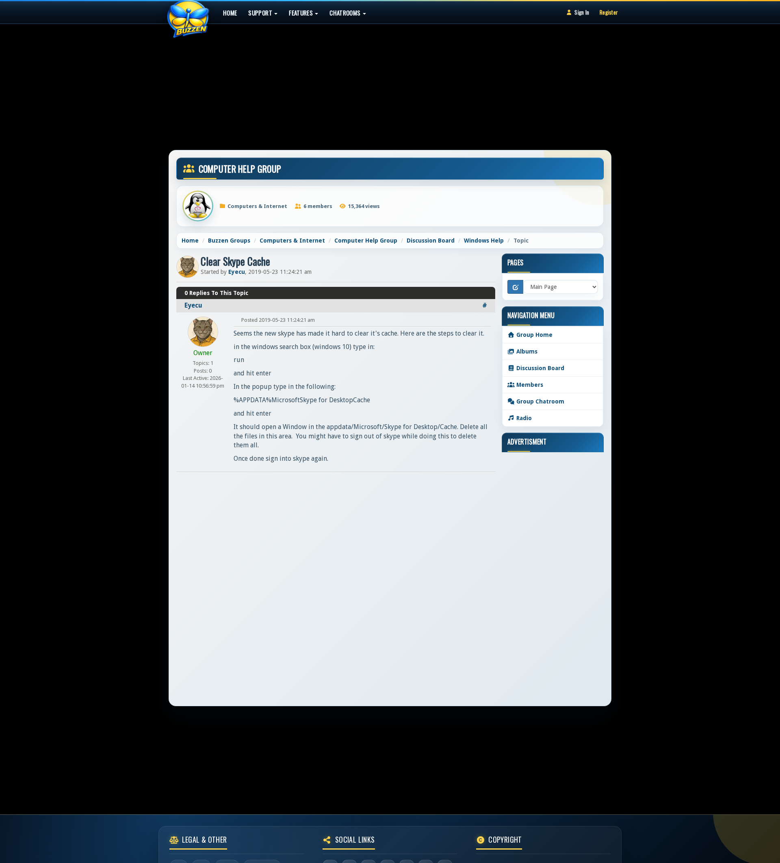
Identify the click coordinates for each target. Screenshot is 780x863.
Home (230, 12)
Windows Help (484, 240)
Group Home (533, 335)
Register (609, 12)
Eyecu (236, 272)
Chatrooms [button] (345, 12)
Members (529, 385)
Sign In (581, 12)
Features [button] (301, 12)
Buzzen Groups (229, 240)
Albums (526, 351)
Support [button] (260, 12)
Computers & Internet (292, 240)
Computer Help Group (365, 240)
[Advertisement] (390, 83)
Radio (523, 418)
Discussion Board (431, 240)
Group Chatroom (539, 401)
